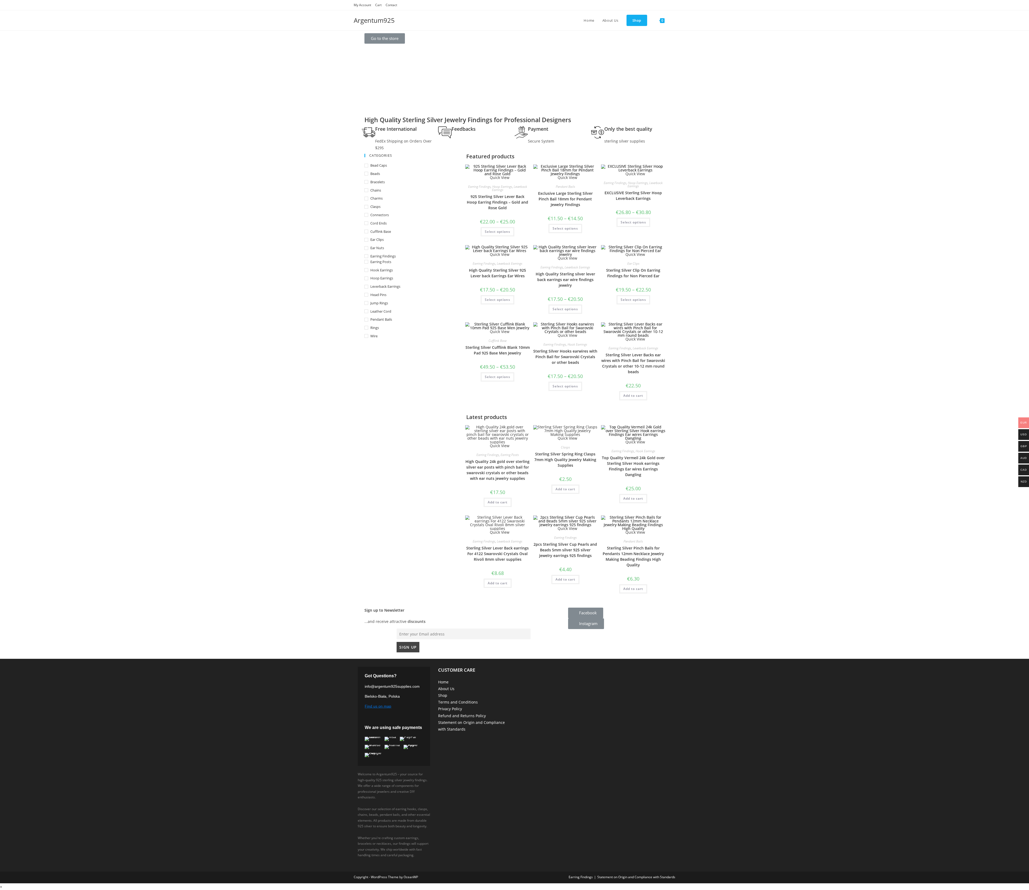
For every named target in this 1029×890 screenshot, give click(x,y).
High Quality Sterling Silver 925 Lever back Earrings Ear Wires (497, 273)
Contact (391, 5)
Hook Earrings (381, 270)
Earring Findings (383, 256)
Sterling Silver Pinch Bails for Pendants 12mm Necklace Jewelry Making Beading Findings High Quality (633, 556)
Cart (378, 5)
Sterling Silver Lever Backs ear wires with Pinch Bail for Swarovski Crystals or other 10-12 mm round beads (633, 363)
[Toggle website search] (674, 20)
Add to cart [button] (633, 395)
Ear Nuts (377, 247)
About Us (446, 688)
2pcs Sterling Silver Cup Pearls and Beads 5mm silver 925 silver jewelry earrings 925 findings (565, 550)
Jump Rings (379, 303)
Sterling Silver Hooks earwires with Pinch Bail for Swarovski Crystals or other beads (565, 357)
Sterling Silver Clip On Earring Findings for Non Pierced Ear (633, 273)
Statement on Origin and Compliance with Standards (636, 877)
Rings (374, 327)
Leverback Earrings (385, 286)
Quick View (499, 445)
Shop (442, 695)
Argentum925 (374, 20)
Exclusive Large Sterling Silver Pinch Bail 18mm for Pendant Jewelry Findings (565, 199)
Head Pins (378, 294)
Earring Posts (380, 261)
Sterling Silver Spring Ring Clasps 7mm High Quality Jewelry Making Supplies (565, 459)
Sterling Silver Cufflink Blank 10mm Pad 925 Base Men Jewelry (497, 350)
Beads (375, 173)
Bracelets (377, 182)
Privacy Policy (450, 708)
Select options (497, 231)
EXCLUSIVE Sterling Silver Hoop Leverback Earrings (633, 195)
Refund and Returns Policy (462, 715)
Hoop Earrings (381, 278)
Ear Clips (377, 239)
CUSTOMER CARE (456, 670)
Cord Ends (378, 223)
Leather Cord (380, 311)
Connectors (379, 214)
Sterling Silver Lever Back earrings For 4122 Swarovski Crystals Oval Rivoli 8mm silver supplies (497, 553)
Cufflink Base (380, 231)
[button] (384, 38)
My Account (362, 5)
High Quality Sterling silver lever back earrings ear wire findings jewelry (565, 279)
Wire (374, 336)
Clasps (375, 206)
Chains (375, 190)
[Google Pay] (375, 755)
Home (443, 682)
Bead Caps (378, 165)
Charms (376, 198)
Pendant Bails (381, 319)
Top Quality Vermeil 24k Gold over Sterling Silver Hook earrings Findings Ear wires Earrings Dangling (633, 466)
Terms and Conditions (458, 702)
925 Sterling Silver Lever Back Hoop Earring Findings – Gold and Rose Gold (497, 202)
